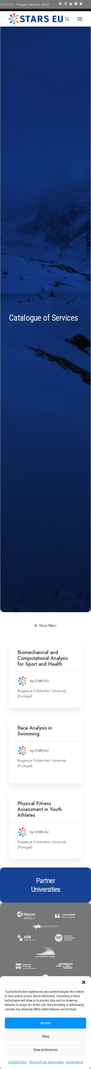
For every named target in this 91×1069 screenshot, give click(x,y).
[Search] (65, 19)
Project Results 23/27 (33, 4)
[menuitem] (33, 4)
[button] (83, 982)
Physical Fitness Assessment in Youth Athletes (39, 809)
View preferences (45, 1050)
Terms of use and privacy (46, 1062)
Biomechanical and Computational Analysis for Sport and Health (42, 658)
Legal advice (74, 1062)
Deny (45, 1036)
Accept (46, 1023)
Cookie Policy (17, 1062)
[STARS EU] (36, 18)
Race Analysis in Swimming (34, 730)
